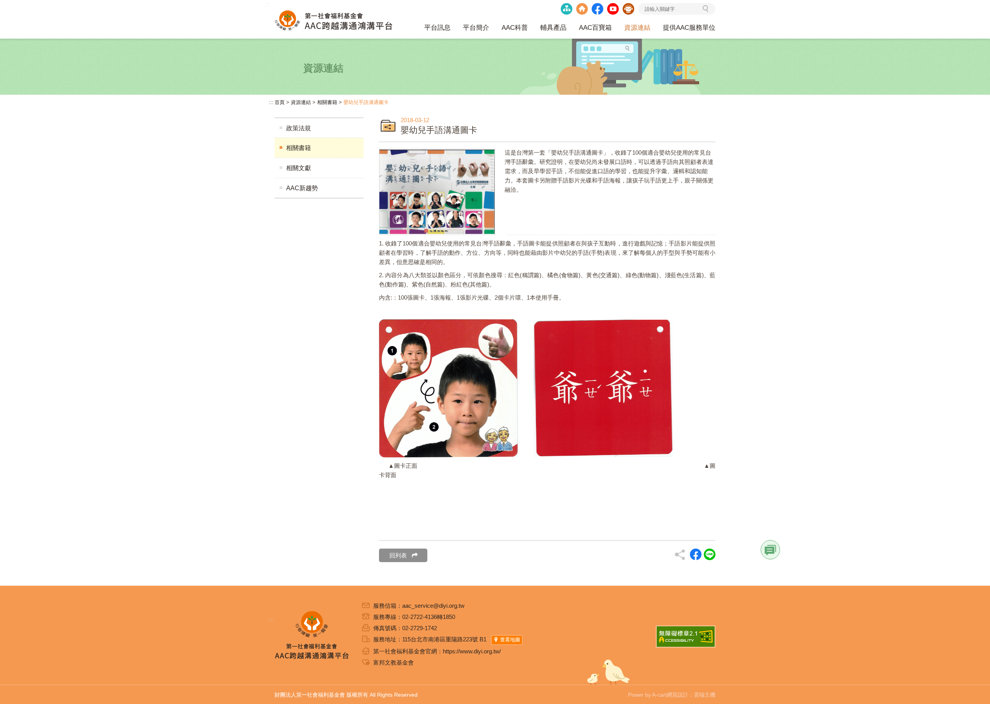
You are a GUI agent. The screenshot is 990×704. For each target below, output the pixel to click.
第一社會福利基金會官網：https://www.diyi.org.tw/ (437, 651)
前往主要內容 (23, 4)
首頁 (280, 102)
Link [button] (770, 549)
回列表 (398, 555)
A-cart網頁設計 (670, 695)
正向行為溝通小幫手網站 (628, 9)
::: (267, 4)
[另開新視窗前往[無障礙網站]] (685, 637)
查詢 (710, 9)
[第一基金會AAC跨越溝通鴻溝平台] (334, 19)
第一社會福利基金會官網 (582, 9)
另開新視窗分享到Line (709, 554)
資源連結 (301, 102)
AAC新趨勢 (302, 188)
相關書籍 (327, 102)
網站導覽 (566, 9)
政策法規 (298, 128)
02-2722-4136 (419, 617)
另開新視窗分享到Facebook (696, 554)
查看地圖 (510, 640)
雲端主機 (704, 695)
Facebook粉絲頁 (597, 9)
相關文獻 (298, 168)
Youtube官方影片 (613, 9)
